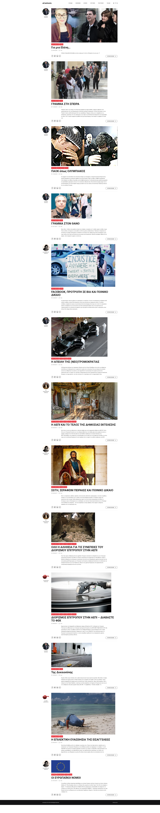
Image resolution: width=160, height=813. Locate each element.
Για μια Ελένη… (60, 47)
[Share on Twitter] (55, 56)
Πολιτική (61, 288)
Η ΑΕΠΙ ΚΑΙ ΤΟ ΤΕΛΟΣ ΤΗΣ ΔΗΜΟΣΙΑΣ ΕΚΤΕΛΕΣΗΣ (83, 424)
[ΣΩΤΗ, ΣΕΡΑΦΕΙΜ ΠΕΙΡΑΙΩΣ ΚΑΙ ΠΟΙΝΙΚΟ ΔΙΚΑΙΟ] (84, 465)
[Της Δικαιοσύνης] (84, 655)
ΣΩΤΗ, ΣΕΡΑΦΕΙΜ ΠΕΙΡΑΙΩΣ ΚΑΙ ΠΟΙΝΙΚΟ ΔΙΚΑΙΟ (82, 490)
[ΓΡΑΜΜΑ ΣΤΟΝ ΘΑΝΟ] (84, 205)
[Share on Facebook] (52, 56)
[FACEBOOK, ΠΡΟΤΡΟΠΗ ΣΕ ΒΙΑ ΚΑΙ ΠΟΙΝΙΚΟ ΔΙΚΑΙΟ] (84, 265)
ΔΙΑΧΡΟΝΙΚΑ (54, 774)
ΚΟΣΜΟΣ (85, 3)
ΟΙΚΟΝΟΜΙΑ (78, 3)
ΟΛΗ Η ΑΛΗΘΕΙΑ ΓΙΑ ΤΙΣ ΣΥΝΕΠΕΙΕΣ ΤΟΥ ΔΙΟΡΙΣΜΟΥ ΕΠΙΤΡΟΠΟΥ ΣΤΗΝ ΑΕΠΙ (77, 548)
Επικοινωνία (115, 802)
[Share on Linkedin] (57, 56)
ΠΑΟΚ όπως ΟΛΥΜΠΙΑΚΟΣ (68, 171)
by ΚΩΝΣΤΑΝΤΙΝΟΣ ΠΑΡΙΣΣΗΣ (46, 391)
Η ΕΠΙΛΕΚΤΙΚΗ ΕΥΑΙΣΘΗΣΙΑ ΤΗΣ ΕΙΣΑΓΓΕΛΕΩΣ (80, 739)
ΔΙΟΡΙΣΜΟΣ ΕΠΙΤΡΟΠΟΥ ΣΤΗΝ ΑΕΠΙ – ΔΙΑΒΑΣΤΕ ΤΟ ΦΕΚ (82, 619)
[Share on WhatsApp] (60, 56)
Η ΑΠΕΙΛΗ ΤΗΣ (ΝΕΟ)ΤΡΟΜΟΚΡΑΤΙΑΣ (75, 361)
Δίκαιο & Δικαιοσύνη (55, 44)
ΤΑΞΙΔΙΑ (108, 3)
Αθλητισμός (54, 167)
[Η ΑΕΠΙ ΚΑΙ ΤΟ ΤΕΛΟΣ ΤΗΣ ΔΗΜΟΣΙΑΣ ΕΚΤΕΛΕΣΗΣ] (84, 401)
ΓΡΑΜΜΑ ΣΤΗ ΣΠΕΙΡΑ (65, 104)
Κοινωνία (61, 44)
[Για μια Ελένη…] (84, 25)
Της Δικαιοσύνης (62, 672)
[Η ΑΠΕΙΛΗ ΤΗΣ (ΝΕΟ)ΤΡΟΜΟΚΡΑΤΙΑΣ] (84, 337)
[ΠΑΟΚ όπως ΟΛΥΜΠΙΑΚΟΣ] (84, 146)
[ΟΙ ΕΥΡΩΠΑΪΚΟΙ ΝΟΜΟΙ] (84, 766)
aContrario (47, 3)
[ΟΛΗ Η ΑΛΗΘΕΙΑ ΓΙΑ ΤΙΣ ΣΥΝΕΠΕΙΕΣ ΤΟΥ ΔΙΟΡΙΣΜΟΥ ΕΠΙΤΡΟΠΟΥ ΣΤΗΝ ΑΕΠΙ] (84, 527)
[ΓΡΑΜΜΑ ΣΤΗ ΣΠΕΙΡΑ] (84, 80)
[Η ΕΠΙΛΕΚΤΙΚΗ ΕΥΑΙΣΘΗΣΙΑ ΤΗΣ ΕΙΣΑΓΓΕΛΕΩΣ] (84, 714)
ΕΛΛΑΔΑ (70, 3)
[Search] (117, 3)
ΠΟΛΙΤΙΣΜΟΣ (101, 3)
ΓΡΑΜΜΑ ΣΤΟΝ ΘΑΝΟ (65, 223)
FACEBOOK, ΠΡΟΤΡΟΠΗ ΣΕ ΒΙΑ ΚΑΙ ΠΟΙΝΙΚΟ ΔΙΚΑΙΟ (79, 293)
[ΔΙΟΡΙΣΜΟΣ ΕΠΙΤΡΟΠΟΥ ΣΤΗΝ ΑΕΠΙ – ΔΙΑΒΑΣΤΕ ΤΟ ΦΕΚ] (84, 592)
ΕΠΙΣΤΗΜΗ (92, 3)
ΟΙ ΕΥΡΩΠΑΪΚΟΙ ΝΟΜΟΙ (66, 777)
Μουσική (65, 421)
